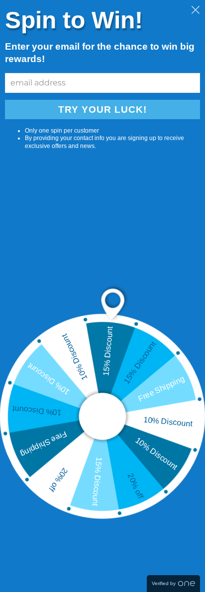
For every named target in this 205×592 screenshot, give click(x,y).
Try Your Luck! (102, 109)
